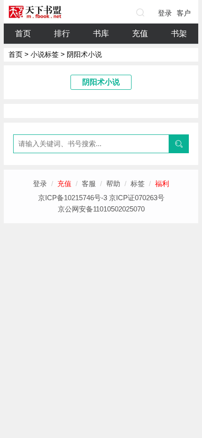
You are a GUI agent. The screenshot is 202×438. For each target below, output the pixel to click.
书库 (101, 33)
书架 (179, 33)
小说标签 (45, 54)
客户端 (184, 15)
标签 (138, 184)
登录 (165, 13)
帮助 (113, 184)
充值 (140, 33)
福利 (162, 184)
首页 (23, 33)
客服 (89, 184)
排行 (62, 33)
